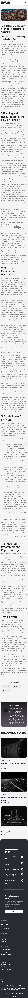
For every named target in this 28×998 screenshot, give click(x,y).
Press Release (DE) (6, 964)
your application (21, 673)
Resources (3, 937)
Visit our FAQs (14, 911)
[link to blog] (14, 748)
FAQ (2, 979)
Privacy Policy (12, 994)
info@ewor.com (5, 929)
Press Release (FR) (6, 967)
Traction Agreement (6, 954)
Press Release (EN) (6, 969)
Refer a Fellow (4, 977)
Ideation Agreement (6, 952)
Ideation (16, 668)
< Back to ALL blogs (6, 7)
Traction (22, 668)
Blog (2, 982)
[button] (25, 2)
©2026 (14, 996)
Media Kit (3, 962)
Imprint (6, 994)
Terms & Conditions (20, 994)
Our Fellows (4, 939)
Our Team (3, 942)
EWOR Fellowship (5, 950)
